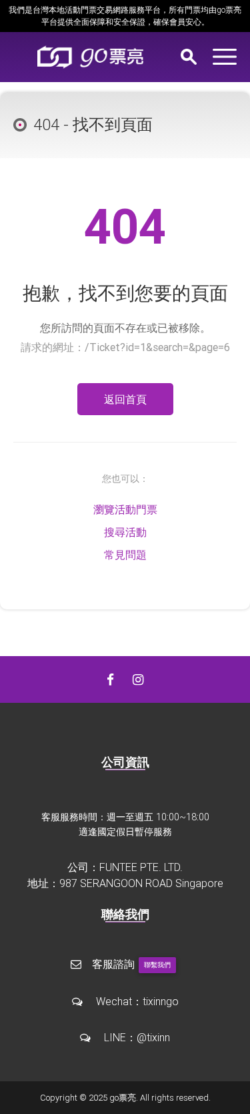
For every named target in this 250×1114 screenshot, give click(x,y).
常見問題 (125, 554)
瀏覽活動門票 (125, 509)
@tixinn (153, 1037)
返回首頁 (125, 399)
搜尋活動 (125, 532)
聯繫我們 (157, 964)
